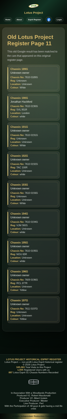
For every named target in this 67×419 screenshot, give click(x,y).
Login (59, 20)
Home (7, 20)
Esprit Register (34, 20)
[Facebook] (48, 20)
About (19, 20)
